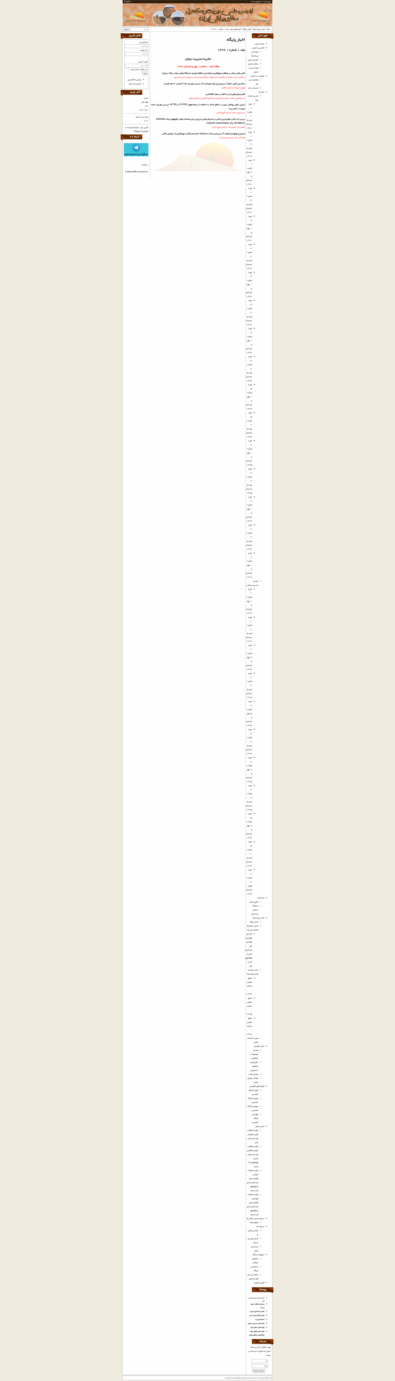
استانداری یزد (259, 1319)
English (127, 1)
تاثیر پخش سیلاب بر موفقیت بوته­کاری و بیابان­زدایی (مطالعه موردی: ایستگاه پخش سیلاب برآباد (206, 73)
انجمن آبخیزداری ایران (256, 1315)
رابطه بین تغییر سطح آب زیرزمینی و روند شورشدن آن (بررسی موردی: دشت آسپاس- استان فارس (204, 84)
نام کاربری (143, 42)
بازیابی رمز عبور (135, 84)
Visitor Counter (141, 132)
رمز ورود (144, 50)
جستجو (127, 29)
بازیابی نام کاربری (134, 80)
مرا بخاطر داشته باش (139, 70)
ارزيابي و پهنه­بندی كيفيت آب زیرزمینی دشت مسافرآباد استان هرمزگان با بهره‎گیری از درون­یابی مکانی (203, 134)
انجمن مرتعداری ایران (257, 1311)
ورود (145, 73)
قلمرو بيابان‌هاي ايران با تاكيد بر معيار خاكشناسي (225, 94)
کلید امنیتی (143, 62)
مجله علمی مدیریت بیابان (256, 1323)
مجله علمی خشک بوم (257, 1327)
